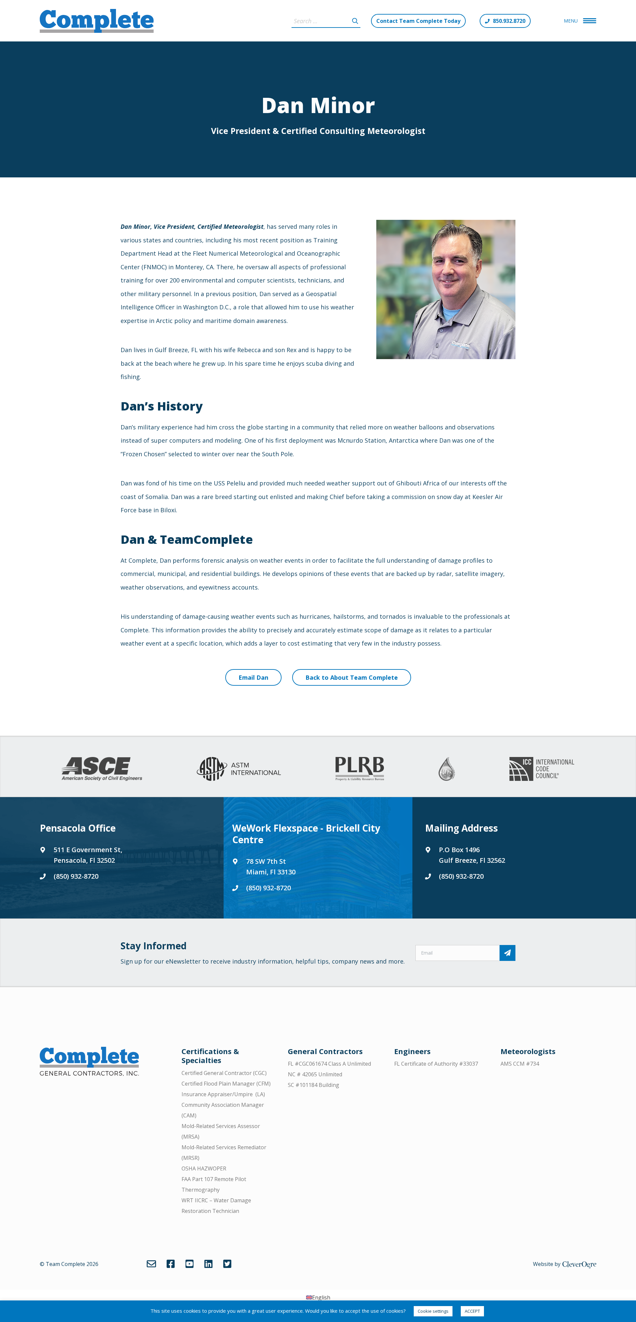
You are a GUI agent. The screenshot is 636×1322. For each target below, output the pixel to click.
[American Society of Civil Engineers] (102, 769)
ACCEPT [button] (472, 1311)
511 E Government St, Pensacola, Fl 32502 (88, 855)
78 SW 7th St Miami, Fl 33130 (270, 866)
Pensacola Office (78, 828)
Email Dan (253, 677)
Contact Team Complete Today (418, 21)
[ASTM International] (239, 769)
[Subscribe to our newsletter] (507, 953)
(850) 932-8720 (76, 876)
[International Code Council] (541, 769)
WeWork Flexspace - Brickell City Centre (306, 834)
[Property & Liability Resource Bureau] (360, 769)
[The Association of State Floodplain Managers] (446, 769)
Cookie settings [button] (433, 1311)
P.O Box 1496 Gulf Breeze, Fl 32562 (472, 855)
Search (355, 21)
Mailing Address (461, 828)
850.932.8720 (509, 21)
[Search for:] (326, 21)
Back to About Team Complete (351, 677)
